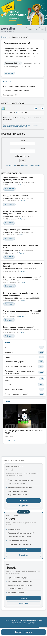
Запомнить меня (23, 156)
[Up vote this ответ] (35, 108)
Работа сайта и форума (23, 389)
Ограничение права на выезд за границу (19, 86)
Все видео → (10, 440)
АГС (23, 347)
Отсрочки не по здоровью (24, 362)
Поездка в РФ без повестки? (15, 195)
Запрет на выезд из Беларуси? (16, 229)
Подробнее (23, 506)
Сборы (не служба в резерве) (24, 394)
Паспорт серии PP (10, 95)
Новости (23, 357)
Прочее (22, 185)
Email (23, 141)
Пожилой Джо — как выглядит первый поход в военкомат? (20, 212)
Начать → (23, 500)
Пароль (23, 148)
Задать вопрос (23, 632)
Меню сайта (32, 29)
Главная (4, 37)
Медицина (24, 352)
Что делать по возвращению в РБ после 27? (22, 311)
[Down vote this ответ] (42, 108)
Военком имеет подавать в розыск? (18, 327)
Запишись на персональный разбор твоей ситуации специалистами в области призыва (20, 125)
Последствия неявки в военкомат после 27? (22, 277)
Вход (42, 29)
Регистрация (11, 165)
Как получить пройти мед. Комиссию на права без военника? (20, 294)
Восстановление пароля (30, 165)
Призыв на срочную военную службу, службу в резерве (24, 372)
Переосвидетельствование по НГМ (24, 366)
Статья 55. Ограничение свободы (16, 90)
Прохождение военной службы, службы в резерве (24, 379)
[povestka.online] (8, 29)
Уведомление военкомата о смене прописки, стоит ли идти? (18, 178)
